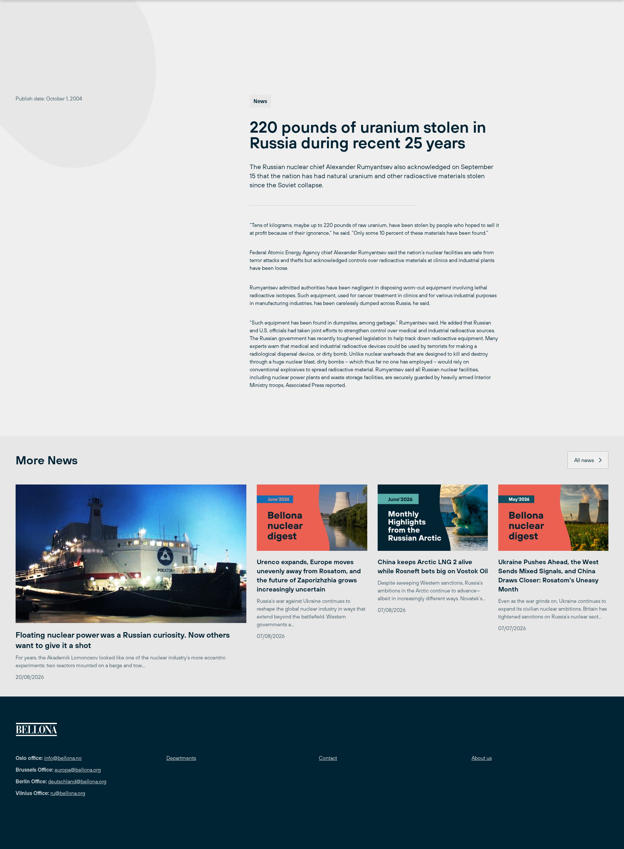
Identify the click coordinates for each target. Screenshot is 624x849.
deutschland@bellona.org (77, 781)
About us (482, 758)
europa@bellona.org (78, 770)
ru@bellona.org (67, 793)
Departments (181, 758)
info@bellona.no (63, 758)
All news (584, 460)
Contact (328, 758)
